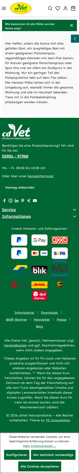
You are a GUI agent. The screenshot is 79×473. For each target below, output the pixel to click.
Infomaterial (24, 313)
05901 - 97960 (15, 156)
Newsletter (42, 319)
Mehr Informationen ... (39, 446)
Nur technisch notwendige (53, 455)
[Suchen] (50, 8)
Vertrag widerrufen (19, 187)
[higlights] (75, 39)
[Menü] (4, 8)
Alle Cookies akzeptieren (39, 466)
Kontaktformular (40, 176)
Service (9, 209)
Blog (39, 326)
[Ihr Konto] (65, 8)
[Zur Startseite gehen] (27, 8)
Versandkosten (15, 345)
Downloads (49, 313)
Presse (61, 319)
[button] (39, 25)
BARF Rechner (16, 319)
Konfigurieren (16, 455)
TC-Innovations (58, 420)
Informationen (16, 216)
